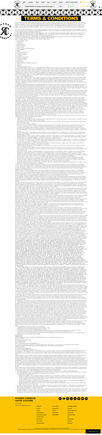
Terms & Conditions (40, 423)
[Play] (99, 7)
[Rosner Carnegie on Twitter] (82, 398)
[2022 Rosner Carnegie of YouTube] (63, 398)
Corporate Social (40, 416)
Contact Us (70, 408)
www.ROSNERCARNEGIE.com (41, 30)
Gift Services (70, 423)
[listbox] (73, 6)
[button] (73, 6)
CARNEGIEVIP (55, 414)
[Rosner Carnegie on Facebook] (78, 398)
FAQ (68, 416)
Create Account (55, 408)
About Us (38, 408)
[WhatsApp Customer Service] (71, 398)
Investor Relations (40, 412)
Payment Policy (71, 418)
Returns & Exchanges (72, 410)
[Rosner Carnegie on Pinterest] (86, 398)
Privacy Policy (39, 420)
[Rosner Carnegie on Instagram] (67, 398)
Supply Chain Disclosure (42, 414)
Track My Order (55, 412)
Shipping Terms (71, 412)
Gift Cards (70, 420)
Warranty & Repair (71, 414)
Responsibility (39, 418)
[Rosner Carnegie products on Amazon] (60, 398)
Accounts (54, 410)
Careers (38, 410)
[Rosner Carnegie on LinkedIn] (75, 398)
